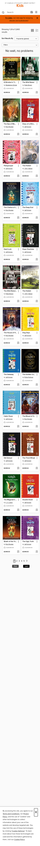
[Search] (3, 12)
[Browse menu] (36, 12)
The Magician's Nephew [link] (10, 500)
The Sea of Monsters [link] (10, 124)
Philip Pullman (28, 377)
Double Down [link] (27, 500)
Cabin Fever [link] (8, 416)
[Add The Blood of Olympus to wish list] (36, 426)
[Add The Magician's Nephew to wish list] (18, 510)
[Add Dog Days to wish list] (36, 343)
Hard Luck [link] (7, 249)
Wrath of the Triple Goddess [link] (10, 542)
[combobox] (15, 12)
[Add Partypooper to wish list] (18, 176)
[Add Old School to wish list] (18, 468)
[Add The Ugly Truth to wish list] (36, 551)
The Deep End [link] (27, 208)
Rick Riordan (9, 127)
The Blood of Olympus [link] (29, 416)
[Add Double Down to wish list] (36, 510)
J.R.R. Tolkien (28, 168)
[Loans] (32, 12)
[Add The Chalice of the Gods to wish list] (18, 217)
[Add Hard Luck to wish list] (18, 259)
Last (26, 566)
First (15, 566)
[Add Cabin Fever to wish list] (18, 426)
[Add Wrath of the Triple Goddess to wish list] (18, 551)
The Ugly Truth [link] (28, 542)
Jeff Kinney (27, 127)
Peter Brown (28, 85)
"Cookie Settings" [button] (18, 831)
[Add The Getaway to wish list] (18, 384)
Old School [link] (8, 458)
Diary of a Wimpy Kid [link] (29, 124)
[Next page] (26, 561)
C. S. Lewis (9, 502)
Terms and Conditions (11, 814)
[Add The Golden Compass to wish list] (36, 384)
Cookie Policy (19, 839)
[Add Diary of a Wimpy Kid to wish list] (36, 134)
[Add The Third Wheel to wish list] (36, 468)
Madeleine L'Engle (11, 85)
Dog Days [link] (26, 333)
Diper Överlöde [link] (28, 249)
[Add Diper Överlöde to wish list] (36, 259)
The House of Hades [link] (10, 333)
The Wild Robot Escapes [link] (10, 291)
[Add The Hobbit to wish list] (36, 176)
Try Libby (8, 18)
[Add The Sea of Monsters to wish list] (18, 134)
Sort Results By (7, 38)
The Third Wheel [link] (28, 458)
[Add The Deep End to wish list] (36, 217)
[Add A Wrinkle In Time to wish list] (18, 92)
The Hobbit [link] (26, 166)
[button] (32, 31)
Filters (6, 45)
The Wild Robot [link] (28, 82)
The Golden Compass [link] (29, 375)
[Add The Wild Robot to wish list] (36, 92)
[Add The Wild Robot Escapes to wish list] (18, 301)
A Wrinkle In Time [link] (10, 82)
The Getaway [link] (9, 375)
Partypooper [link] (8, 166)
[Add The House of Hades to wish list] (18, 343)
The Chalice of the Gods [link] (10, 208)
